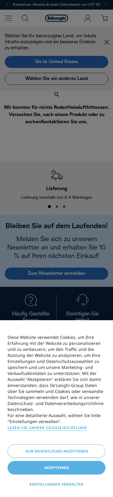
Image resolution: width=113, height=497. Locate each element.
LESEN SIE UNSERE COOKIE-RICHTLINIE (47, 427)
